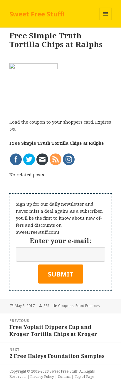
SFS (46, 305)
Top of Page (84, 376)
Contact (64, 376)
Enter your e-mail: (60, 240)
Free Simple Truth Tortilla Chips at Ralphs (56, 143)
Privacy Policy (42, 376)
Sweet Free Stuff (64, 371)
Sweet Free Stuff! (36, 13)
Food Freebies (87, 305)
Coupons (66, 305)
